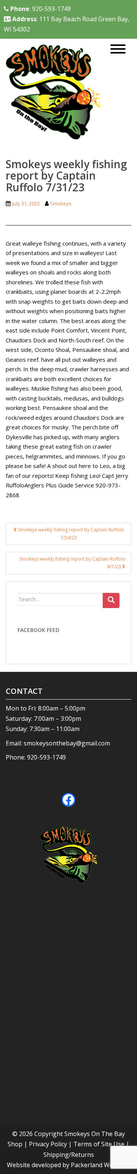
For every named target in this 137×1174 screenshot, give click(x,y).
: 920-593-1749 (40, 9)
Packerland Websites (100, 1165)
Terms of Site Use (98, 1144)
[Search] (111, 600)
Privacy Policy (48, 1144)
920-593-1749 (46, 757)
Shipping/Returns (68, 1154)
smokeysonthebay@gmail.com (67, 743)
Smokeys (61, 203)
